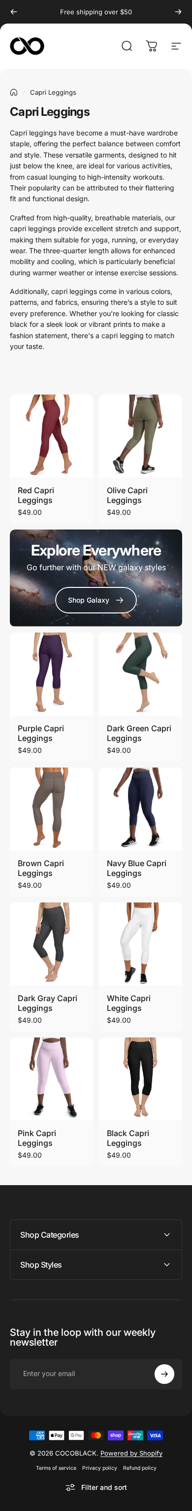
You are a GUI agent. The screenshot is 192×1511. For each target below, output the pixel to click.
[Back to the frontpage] (14, 92)
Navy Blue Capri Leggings (136, 868)
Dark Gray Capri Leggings (47, 1003)
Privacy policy (99, 1468)
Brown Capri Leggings (41, 868)
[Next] (178, 12)
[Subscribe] (164, 1374)
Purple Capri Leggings (41, 733)
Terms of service (56, 1468)
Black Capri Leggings (128, 1138)
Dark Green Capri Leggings (139, 733)
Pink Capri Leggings (37, 1138)
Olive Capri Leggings (127, 495)
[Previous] (14, 12)
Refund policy (140, 1468)
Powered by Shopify (131, 1453)
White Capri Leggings (129, 1003)
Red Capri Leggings (36, 495)
